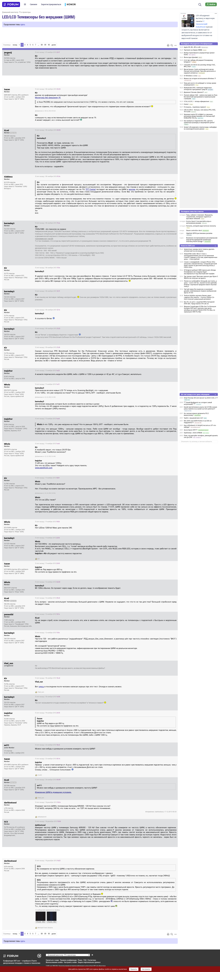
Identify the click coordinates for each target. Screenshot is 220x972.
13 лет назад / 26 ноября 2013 (47, 780)
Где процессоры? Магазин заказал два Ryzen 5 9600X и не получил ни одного (201, 277)
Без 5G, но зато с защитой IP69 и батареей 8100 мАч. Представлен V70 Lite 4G (199, 303)
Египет (186, 104)
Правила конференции (68, 960)
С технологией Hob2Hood (201, 24)
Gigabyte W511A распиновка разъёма (199, 233)
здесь (22, 24)
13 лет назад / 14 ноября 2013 (162, 664)
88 (42, 45)
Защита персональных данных (89, 962)
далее (54, 45)
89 (45, 45)
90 (49, 45)
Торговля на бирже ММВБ (193, 50)
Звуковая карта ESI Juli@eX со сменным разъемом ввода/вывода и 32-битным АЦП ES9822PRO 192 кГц (199, 116)
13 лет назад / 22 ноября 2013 (47, 745)
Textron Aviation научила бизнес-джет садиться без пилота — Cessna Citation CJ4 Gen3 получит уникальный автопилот (199, 297)
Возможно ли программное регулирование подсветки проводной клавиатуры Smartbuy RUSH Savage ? (201, 239)
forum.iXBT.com (94, 966)
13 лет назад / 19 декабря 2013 (47, 861)
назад (15, 45)
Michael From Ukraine (45, 928)
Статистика (92, 960)
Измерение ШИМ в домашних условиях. (53, 792)
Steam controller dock (194, 230)
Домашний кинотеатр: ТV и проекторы (16, 12)
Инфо (174, 52)
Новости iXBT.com (188, 246)
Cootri (40, 775)
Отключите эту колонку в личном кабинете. (196, 441)
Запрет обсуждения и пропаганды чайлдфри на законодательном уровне (200, 128)
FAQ (85, 960)
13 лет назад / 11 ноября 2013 (47, 370)
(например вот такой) (44, 239)
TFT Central (91, 189)
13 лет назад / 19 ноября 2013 (47, 713)
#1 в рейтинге (20, 827)
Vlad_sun (41, 692)
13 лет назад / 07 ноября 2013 (47, 52)
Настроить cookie (70, 962)
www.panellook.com (43, 468)
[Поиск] (200, 4)
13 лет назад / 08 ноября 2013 (47, 89)
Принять (133, 969)
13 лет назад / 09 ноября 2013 (47, 347)
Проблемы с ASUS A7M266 (193, 433)
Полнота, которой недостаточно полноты (201, 226)
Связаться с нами (52, 960)
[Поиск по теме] (172, 45)
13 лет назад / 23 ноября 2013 (47, 759)
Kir (39, 559)
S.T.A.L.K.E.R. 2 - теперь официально (196, 101)
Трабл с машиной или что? (193, 418)
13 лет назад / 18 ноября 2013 (47, 678)
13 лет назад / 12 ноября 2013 (47, 582)
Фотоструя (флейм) (191, 57)
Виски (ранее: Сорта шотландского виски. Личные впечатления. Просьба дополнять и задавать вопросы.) (200, 71)
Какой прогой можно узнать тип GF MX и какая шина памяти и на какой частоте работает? (200, 408)
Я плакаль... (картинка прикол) (195, 107)
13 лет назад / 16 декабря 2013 (48, 802)
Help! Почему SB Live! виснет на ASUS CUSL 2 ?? (201, 398)
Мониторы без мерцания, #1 (48, 97)
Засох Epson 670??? (190, 430)
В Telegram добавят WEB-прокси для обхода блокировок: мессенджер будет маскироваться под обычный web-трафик (200, 272)
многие (132, 189)
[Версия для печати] (168, 45)
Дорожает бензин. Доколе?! (194, 92)
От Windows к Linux (190, 76)
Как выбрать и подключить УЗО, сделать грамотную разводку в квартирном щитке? (199, 121)
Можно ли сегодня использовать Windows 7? (200, 78)
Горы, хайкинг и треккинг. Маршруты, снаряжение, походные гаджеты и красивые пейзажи (199, 216)
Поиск (80, 960)
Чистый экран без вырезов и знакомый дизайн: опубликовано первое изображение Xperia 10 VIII (200, 291)
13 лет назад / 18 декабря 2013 (48, 821)
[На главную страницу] (11, 4)
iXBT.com (49, 966)
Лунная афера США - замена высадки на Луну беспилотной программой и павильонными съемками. (200, 97)
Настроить (146, 969)
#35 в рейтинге (23, 95)
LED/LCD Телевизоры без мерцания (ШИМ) (38, 17)
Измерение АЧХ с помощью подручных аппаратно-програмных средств (198, 88)
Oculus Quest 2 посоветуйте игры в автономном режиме (198, 222)
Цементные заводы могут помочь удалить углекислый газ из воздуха (199, 250)
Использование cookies (54, 962)
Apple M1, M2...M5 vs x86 (192, 47)
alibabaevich (42, 817)
